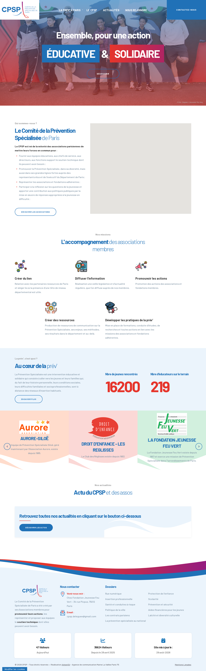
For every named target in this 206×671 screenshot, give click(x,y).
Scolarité (153, 599)
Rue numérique (113, 593)
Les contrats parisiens (117, 615)
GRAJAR (172, 431)
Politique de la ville (115, 609)
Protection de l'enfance (161, 593)
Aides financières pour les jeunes (166, 609)
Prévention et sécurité (160, 604)
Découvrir (103, 73)
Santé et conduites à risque (120, 604)
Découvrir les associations (35, 212)
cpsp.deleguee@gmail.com (81, 616)
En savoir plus (28, 399)
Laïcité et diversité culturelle (164, 615)
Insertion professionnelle (118, 599)
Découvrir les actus (36, 527)
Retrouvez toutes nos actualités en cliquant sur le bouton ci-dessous (80, 516)
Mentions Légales (183, 664)
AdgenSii (66, 664)
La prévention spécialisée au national (125, 620)
